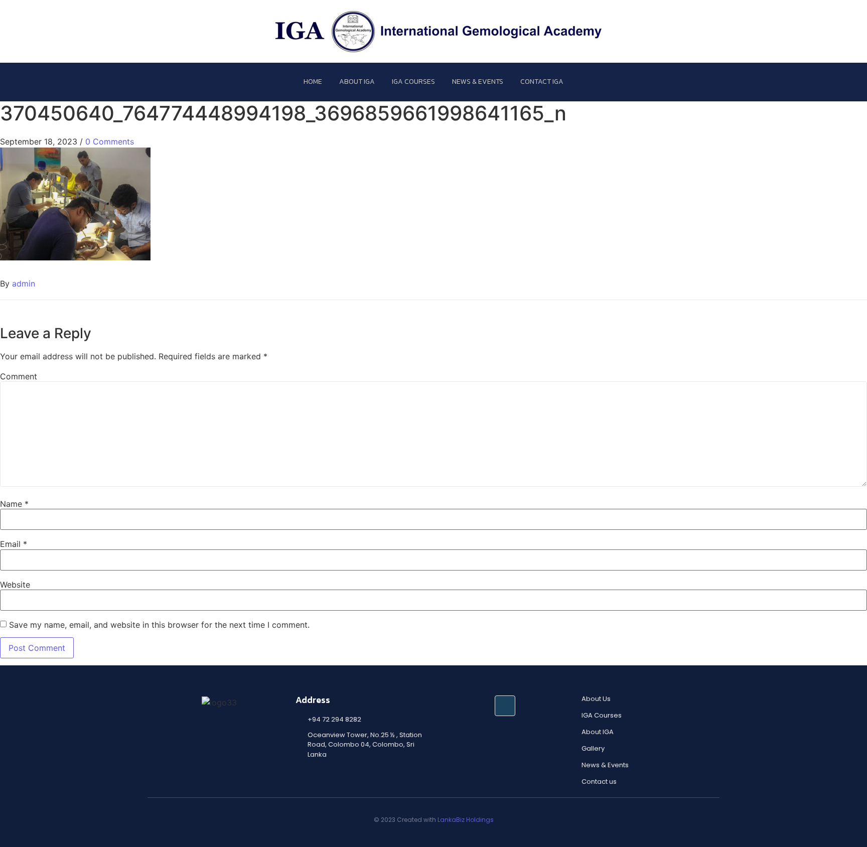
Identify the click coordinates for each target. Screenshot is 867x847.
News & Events (477, 81)
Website (15, 585)
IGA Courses (413, 81)
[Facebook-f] (505, 705)
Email (13, 544)
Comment (18, 376)
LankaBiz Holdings (466, 819)
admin (23, 283)
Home (313, 81)
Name (14, 504)
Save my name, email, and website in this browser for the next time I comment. (159, 625)
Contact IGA (541, 81)
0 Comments (109, 141)
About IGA (357, 81)
